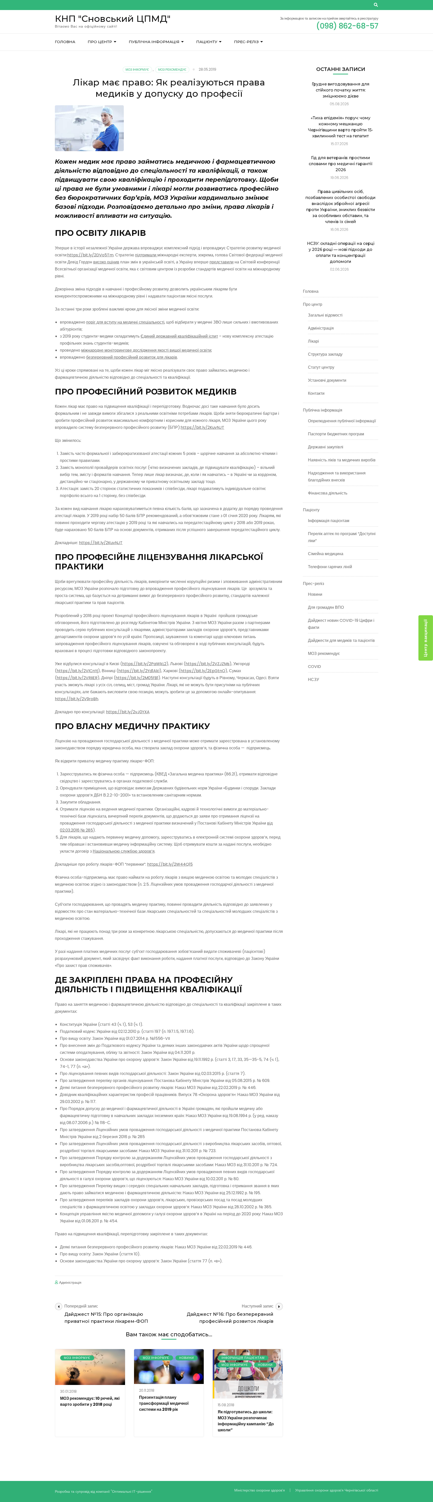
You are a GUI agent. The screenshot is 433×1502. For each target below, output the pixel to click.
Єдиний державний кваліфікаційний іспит (179, 336)
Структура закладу (325, 354)
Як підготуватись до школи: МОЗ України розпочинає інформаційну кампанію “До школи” (246, 1421)
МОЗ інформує (137, 69)
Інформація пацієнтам (243, 1358)
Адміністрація (70, 1282)
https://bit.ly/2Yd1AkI (138, 671)
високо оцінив (106, 262)
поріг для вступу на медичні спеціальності (125, 322)
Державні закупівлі (325, 447)
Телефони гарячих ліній (330, 567)
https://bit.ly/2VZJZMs (207, 664)
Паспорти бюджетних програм (336, 434)
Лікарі (313, 341)
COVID (314, 666)
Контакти (316, 393)
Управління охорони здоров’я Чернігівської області (336, 1490)
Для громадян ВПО (326, 607)
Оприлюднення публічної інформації (342, 421)
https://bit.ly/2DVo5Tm (90, 255)
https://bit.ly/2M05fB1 (137, 678)
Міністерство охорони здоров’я (259, 1490)
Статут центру (321, 367)
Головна (65, 41)
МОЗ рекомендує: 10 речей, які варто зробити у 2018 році (90, 1401)
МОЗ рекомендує (172, 69)
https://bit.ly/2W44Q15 (170, 864)
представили (221, 262)
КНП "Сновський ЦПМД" (112, 18)
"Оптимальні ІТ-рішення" (131, 1491)
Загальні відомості (325, 315)
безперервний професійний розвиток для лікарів (131, 357)
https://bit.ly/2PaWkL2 (144, 664)
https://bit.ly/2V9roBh (76, 699)
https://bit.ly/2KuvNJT (202, 427)
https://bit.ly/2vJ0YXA (128, 712)
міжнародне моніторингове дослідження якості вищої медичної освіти (146, 350)
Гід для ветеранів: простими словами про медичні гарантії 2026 (341, 163)
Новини (186, 1358)
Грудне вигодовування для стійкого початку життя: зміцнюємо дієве (340, 90)
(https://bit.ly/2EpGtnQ (202, 671)
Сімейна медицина (325, 554)
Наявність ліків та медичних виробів (342, 460)
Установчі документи (327, 380)
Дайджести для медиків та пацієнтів (341, 640)
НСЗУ (313, 679)
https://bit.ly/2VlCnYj (77, 671)
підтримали (146, 255)
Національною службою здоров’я (124, 851)
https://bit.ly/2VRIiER (77, 678)
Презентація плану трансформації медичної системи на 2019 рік (164, 1403)
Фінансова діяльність (327, 493)
